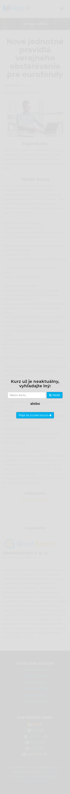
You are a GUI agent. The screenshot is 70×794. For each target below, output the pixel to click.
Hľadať (56, 395)
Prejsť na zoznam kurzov (34, 415)
